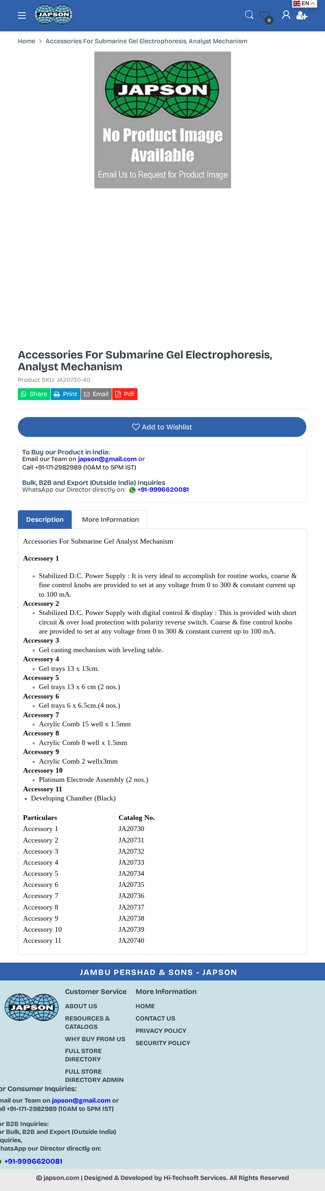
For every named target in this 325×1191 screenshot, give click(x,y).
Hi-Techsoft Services (195, 1177)
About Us (81, 1006)
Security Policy (163, 1043)
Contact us (155, 1018)
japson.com (61, 1177)
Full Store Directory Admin (94, 1076)
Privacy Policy (161, 1030)
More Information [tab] (110, 519)
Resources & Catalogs (87, 1022)
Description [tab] (44, 519)
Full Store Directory (83, 1055)
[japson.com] (53, 23)
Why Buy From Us (95, 1039)
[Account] (286, 15)
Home (145, 1006)
